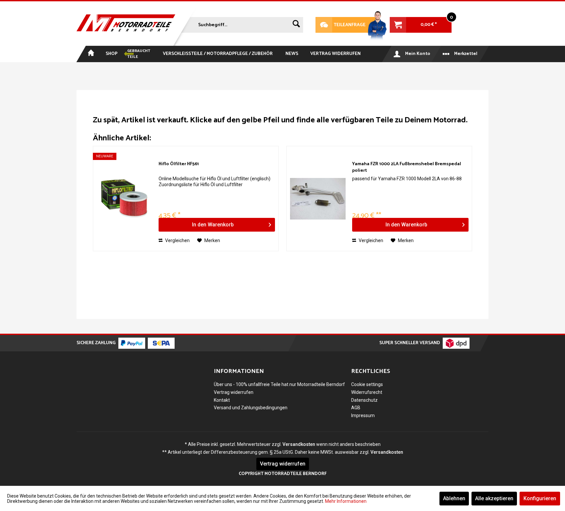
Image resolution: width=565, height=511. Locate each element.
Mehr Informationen (346, 501)
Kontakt (222, 400)
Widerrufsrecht (366, 392)
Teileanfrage (341, 25)
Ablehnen (454, 498)
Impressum (363, 415)
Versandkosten (298, 444)
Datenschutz (364, 400)
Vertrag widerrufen (233, 392)
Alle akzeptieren (494, 498)
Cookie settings (367, 384)
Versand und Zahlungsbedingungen (250, 407)
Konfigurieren (539, 498)
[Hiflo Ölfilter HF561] (124, 198)
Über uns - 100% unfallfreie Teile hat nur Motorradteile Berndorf (279, 384)
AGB (355, 407)
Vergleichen (177, 240)
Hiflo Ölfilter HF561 (179, 164)
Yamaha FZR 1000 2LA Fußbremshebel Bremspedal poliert (406, 167)
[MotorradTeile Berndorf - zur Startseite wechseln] (126, 24)
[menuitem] (241, 23)
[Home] (90, 54)
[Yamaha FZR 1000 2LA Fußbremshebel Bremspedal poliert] (318, 198)
